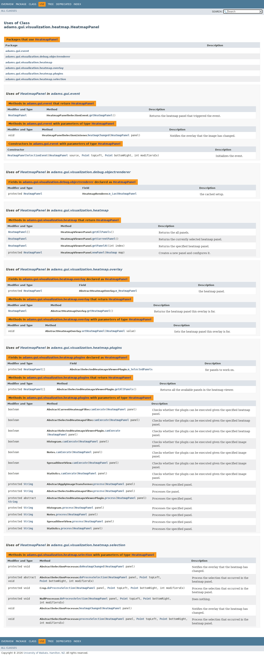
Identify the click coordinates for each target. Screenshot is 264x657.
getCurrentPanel (103, 238)
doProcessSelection (93, 577)
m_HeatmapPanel (126, 290)
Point (85, 155)
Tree (51, 4)
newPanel (98, 252)
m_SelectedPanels (140, 369)
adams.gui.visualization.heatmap (28, 62)
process (98, 484)
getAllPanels (101, 232)
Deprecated (63, 4)
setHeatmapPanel (93, 331)
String (28, 484)
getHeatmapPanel (100, 115)
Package (21, 4)
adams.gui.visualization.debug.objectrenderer (37, 56)
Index (77, 4)
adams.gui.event (17, 51)
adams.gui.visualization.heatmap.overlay (34, 68)
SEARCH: (217, 11)
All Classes (9, 10)
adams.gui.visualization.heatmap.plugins (34, 73)
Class (32, 4)
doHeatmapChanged (91, 566)
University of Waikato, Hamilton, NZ (44, 653)
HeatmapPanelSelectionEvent (28, 155)
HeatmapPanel (46, 39)
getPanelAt (100, 245)
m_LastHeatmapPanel (123, 193)
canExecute (98, 409)
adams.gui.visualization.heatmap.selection (35, 79)
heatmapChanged (98, 135)
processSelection (91, 618)
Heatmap (111, 252)
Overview (7, 4)
